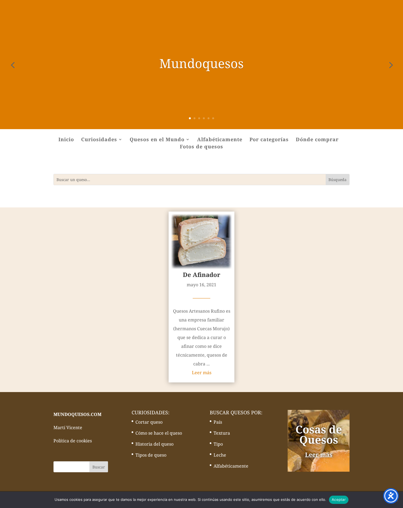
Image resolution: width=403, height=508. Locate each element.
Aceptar (339, 499)
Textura (222, 433)
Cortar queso (149, 422)
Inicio (66, 140)
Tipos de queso (150, 455)
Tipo (218, 444)
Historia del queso (154, 444)
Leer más (201, 373)
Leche (220, 455)
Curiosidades (99, 140)
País (218, 422)
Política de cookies (72, 441)
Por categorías (269, 140)
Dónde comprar (317, 140)
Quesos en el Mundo (157, 140)
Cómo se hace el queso (158, 433)
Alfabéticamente (219, 140)
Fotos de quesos (201, 147)
